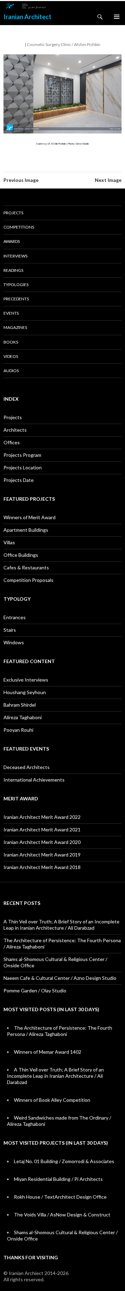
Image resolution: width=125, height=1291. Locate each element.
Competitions (18, 227)
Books (10, 342)
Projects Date (18, 480)
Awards (11, 241)
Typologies (15, 284)
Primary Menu (116, 16)
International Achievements (34, 780)
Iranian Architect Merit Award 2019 (42, 855)
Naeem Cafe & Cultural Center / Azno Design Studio (59, 978)
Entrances (14, 617)
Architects (15, 430)
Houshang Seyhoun (24, 692)
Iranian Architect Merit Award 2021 (42, 829)
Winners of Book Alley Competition (52, 1100)
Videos (10, 356)
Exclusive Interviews (25, 680)
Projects (13, 212)
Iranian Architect (27, 17)
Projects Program (22, 455)
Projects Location (22, 467)
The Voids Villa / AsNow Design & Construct (62, 1214)
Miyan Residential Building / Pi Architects (58, 1179)
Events (11, 313)
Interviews (15, 256)
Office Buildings (20, 555)
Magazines (15, 327)
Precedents (16, 298)
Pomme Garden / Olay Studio (34, 990)
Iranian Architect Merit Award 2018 (42, 867)
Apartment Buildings (25, 530)
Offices (11, 442)
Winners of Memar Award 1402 (47, 1052)
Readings (13, 270)
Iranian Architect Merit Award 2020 (42, 842)
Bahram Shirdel (19, 705)
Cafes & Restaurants (26, 567)
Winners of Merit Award (29, 517)
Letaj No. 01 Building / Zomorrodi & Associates (64, 1161)
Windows (13, 642)
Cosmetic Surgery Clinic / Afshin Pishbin (63, 44)
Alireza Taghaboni (22, 717)
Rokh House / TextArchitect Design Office (60, 1197)
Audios (11, 370)
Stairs (9, 630)
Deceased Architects (26, 767)
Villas (9, 542)
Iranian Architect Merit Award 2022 (42, 817)
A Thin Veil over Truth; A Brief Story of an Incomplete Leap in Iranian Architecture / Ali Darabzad (61, 925)
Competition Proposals (28, 580)
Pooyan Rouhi (18, 730)
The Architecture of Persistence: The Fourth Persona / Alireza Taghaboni (59, 1031)
